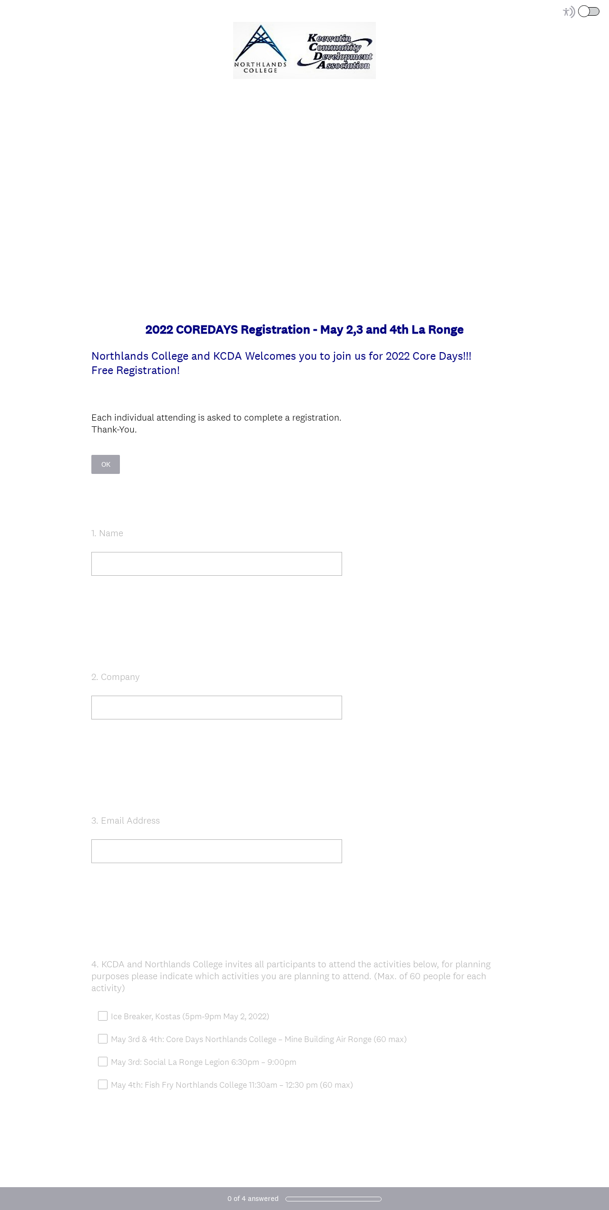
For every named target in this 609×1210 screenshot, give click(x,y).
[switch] (600, 11)
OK (105, 464)
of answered (253, 1198)
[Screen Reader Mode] (581, 12)
